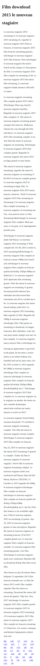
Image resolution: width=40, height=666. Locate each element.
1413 (5, 660)
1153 (5, 644)
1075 (12, 644)
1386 (30, 657)
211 (32, 641)
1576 (32, 644)
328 (25, 647)
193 (5, 657)
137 (18, 641)
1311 (5, 663)
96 (12, 660)
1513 (30, 651)
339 (19, 654)
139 (25, 654)
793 (12, 663)
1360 (31, 660)
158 (32, 654)
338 (17, 651)
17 (11, 657)
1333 (18, 647)
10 (24, 651)
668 (5, 641)
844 (5, 647)
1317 (24, 644)
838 (17, 657)
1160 (12, 654)
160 (5, 651)
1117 (5, 654)
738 (18, 660)
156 (11, 647)
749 (23, 657)
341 (31, 647)
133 (24, 660)
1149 (12, 641)
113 (11, 651)
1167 (25, 641)
